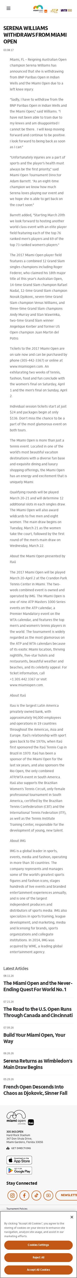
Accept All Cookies (38, 1269)
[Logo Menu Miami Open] (52, 6)
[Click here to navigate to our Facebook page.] (24, 1195)
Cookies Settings (38, 1245)
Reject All (38, 1257)
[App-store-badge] (19, 1157)
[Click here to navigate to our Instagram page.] (12, 1195)
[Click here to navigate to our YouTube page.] (48, 1195)
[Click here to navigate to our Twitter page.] (36, 1195)
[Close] (72, 1217)
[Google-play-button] (19, 1168)
